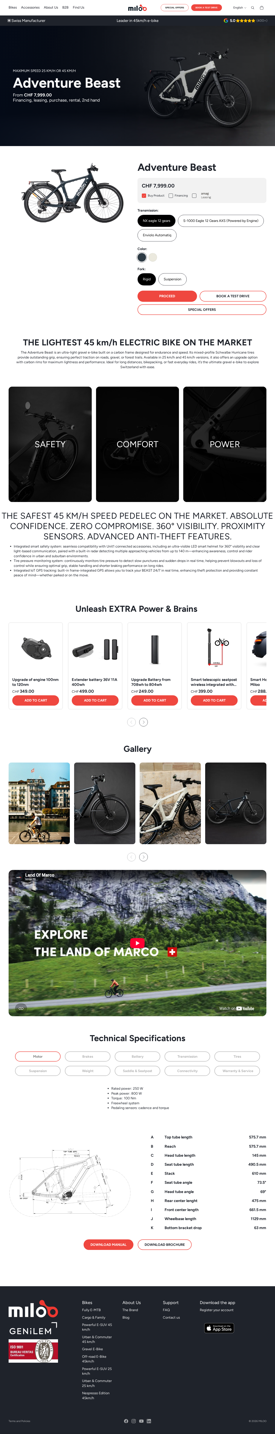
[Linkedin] (148, 1421)
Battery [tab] (138, 1056)
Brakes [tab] (87, 1056)
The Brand (130, 1310)
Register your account (217, 1310)
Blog (125, 1317)
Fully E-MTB (91, 1310)
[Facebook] (126, 1421)
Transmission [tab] (187, 1056)
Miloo (262, 1421)
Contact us (171, 1317)
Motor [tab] (38, 1056)
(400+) (262, 20)
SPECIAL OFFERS (174, 7)
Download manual (108, 1245)
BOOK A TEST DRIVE (207, 7)
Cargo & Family (93, 1317)
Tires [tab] (237, 1056)
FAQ (166, 1310)
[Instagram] (133, 1421)
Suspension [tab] (38, 1071)
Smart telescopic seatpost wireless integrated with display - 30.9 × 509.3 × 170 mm (214, 687)
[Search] (252, 7)
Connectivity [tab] (187, 1071)
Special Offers (202, 310)
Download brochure (165, 1245)
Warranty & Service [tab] (238, 1071)
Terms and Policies (19, 1421)
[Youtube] (141, 1421)
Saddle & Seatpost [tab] (138, 1071)
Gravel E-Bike (92, 1349)
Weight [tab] (87, 1071)
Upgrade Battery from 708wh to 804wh (151, 682)
